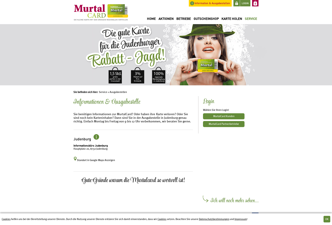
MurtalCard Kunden (223, 116)
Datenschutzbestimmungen (214, 219)
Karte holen (232, 19)
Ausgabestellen (118, 92)
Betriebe (183, 19)
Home (151, 19)
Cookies (6, 219)
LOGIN (245, 3)
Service (251, 19)
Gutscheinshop (206, 19)
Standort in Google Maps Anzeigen (96, 160)
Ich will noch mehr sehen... (235, 201)
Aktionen (166, 19)
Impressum (240, 219)
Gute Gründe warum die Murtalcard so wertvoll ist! (133, 181)
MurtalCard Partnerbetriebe (224, 124)
